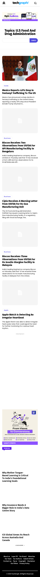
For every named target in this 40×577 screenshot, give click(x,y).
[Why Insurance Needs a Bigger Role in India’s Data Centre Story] (20, 495)
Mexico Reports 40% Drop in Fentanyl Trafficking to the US (19, 92)
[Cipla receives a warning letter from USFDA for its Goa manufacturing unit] (20, 179)
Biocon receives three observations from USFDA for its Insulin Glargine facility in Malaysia (18, 261)
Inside (6, 86)
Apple (6, 310)
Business (7, 138)
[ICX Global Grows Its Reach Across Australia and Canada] (20, 525)
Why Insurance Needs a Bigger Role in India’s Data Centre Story (15, 508)
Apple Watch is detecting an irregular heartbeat (18, 316)
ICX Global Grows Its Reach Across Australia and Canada (15, 537)
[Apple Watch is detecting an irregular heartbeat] (20, 292)
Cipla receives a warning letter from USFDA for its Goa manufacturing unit (19, 203)
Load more (19, 545)
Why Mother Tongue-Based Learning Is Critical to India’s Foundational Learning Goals (15, 476)
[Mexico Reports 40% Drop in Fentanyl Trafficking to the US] (20, 68)
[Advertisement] (20, 344)
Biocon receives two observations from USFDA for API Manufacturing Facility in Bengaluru (18, 147)
